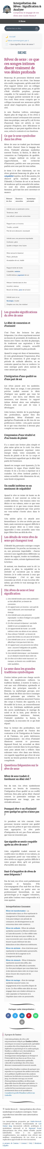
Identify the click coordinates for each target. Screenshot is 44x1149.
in (22, 1015)
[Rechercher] (37, 28)
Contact (24, 1143)
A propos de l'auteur (11, 1143)
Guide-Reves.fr (35, 1121)
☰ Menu (22, 21)
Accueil (12, 36)
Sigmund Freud (35, 1128)
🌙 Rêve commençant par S (17, 40)
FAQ (30, 1143)
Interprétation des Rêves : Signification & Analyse (27, 6)
